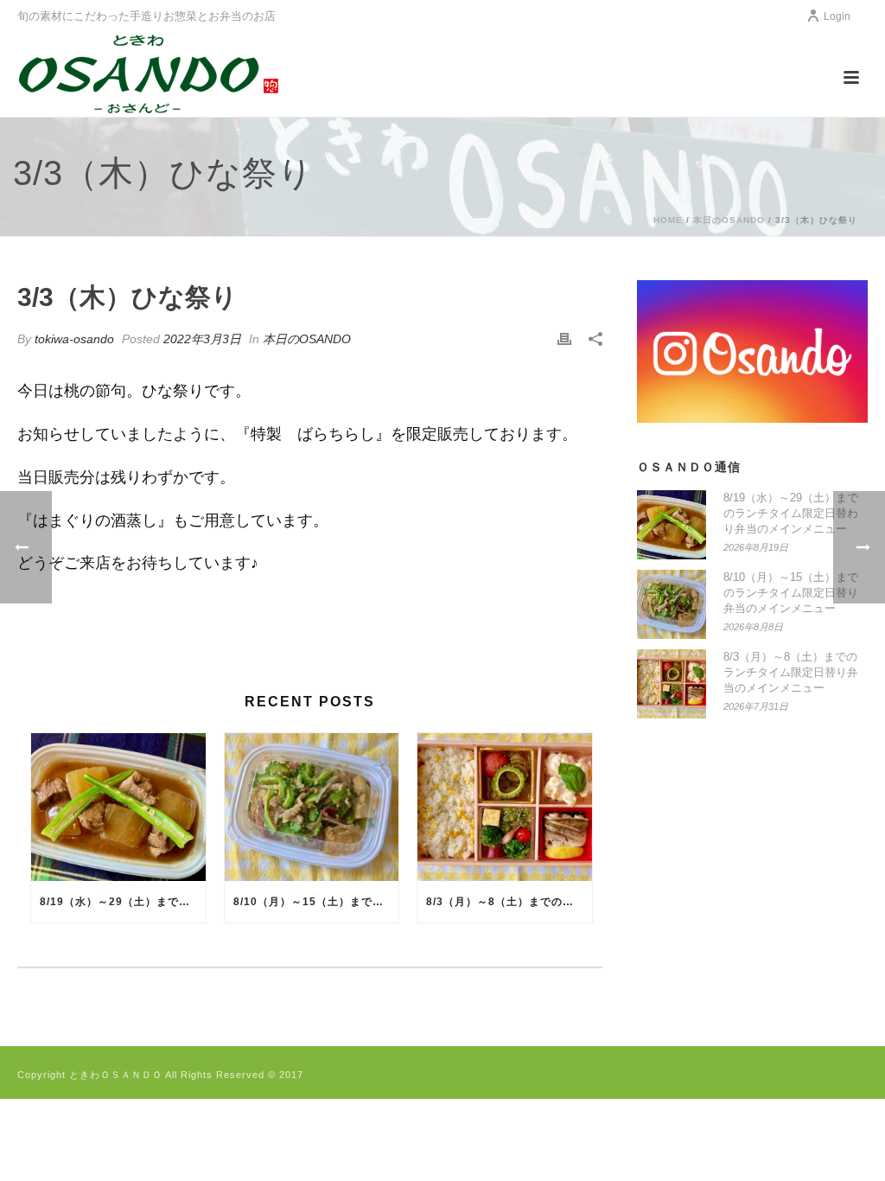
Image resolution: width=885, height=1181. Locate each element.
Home (668, 220)
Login (837, 16)
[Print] (564, 339)
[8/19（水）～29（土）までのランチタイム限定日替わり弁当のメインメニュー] (118, 807)
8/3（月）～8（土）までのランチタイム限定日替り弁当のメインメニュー (509, 902)
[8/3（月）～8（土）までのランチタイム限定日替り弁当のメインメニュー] (504, 807)
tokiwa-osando (74, 339)
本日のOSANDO (729, 220)
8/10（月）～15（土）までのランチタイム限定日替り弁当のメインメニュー (316, 902)
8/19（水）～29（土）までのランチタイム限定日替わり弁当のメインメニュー (123, 902)
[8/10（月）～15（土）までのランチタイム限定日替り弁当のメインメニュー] (312, 807)
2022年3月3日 (202, 339)
